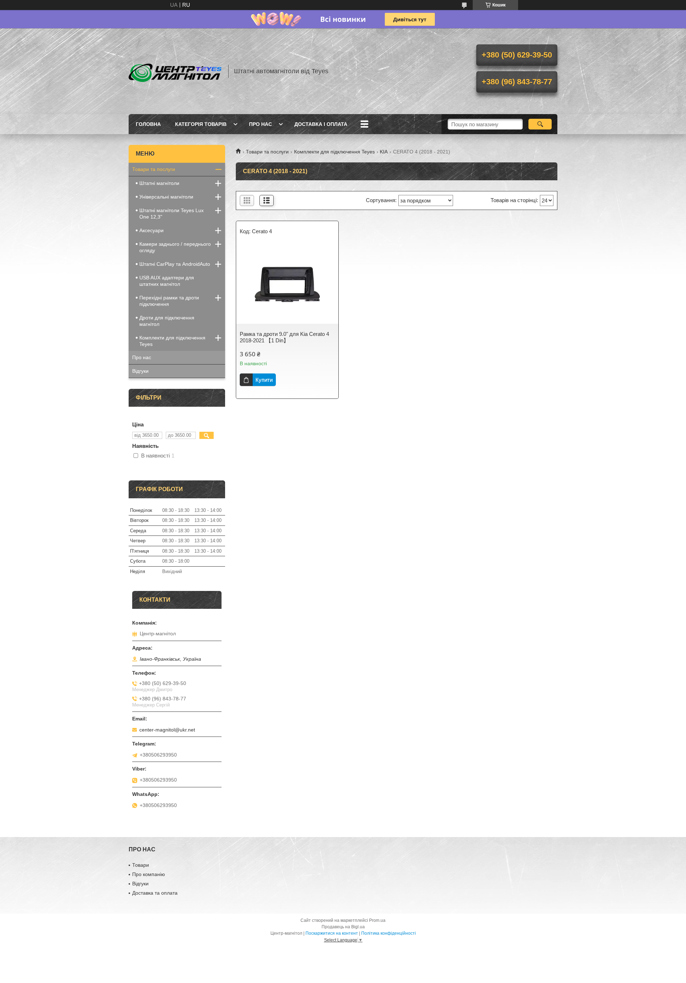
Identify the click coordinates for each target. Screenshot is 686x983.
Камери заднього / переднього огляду (175, 247)
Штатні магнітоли (159, 183)
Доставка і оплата (320, 124)
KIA (384, 152)
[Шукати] (540, 124)
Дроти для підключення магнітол (166, 321)
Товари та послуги (267, 152)
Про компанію (148, 874)
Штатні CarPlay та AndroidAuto (174, 264)
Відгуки (140, 371)
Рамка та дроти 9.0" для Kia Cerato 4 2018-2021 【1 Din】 (284, 337)
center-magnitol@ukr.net (167, 730)
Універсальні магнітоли (166, 197)
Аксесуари (151, 230)
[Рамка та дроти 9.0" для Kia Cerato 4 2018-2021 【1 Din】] (287, 284)
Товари (140, 865)
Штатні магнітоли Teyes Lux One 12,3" (171, 213)
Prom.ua (377, 920)
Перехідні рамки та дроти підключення (169, 301)
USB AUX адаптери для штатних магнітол (166, 281)
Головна (148, 124)
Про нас (260, 124)
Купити (264, 380)
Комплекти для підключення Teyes (334, 152)
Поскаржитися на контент (331, 933)
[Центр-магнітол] (175, 71)
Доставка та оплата (155, 893)
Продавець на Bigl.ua (343, 926)
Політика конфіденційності (388, 933)
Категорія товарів (201, 124)
